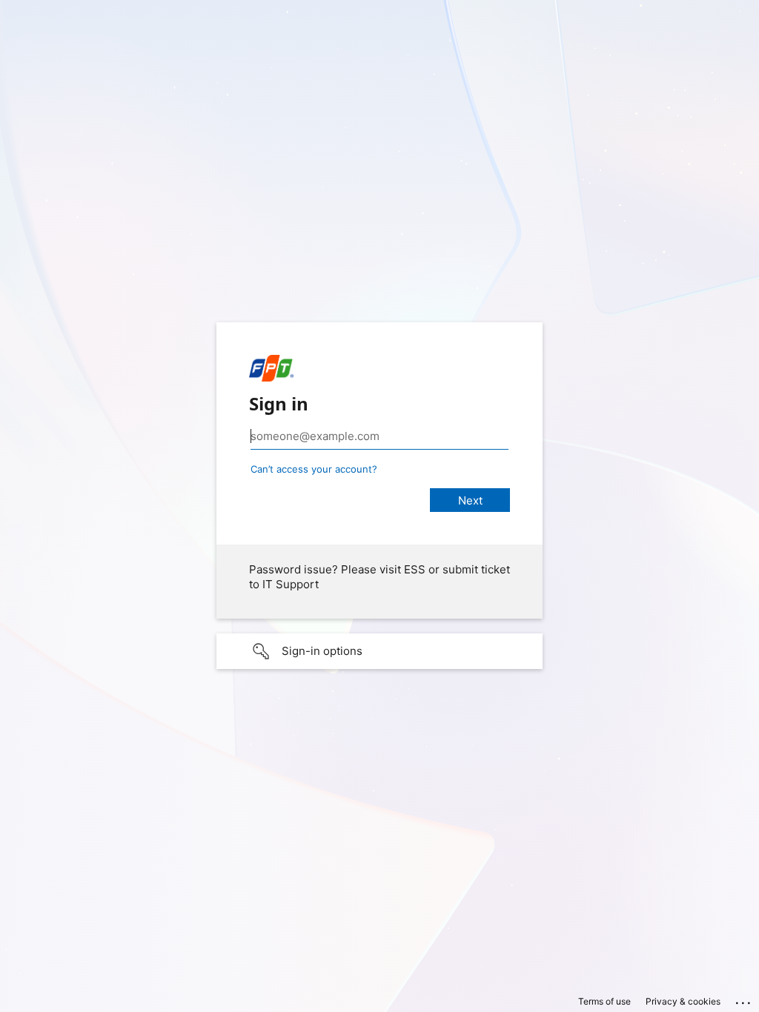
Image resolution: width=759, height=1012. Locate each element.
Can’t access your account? (314, 469)
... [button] (744, 999)
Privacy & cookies (683, 1001)
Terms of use (604, 1001)
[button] (379, 651)
